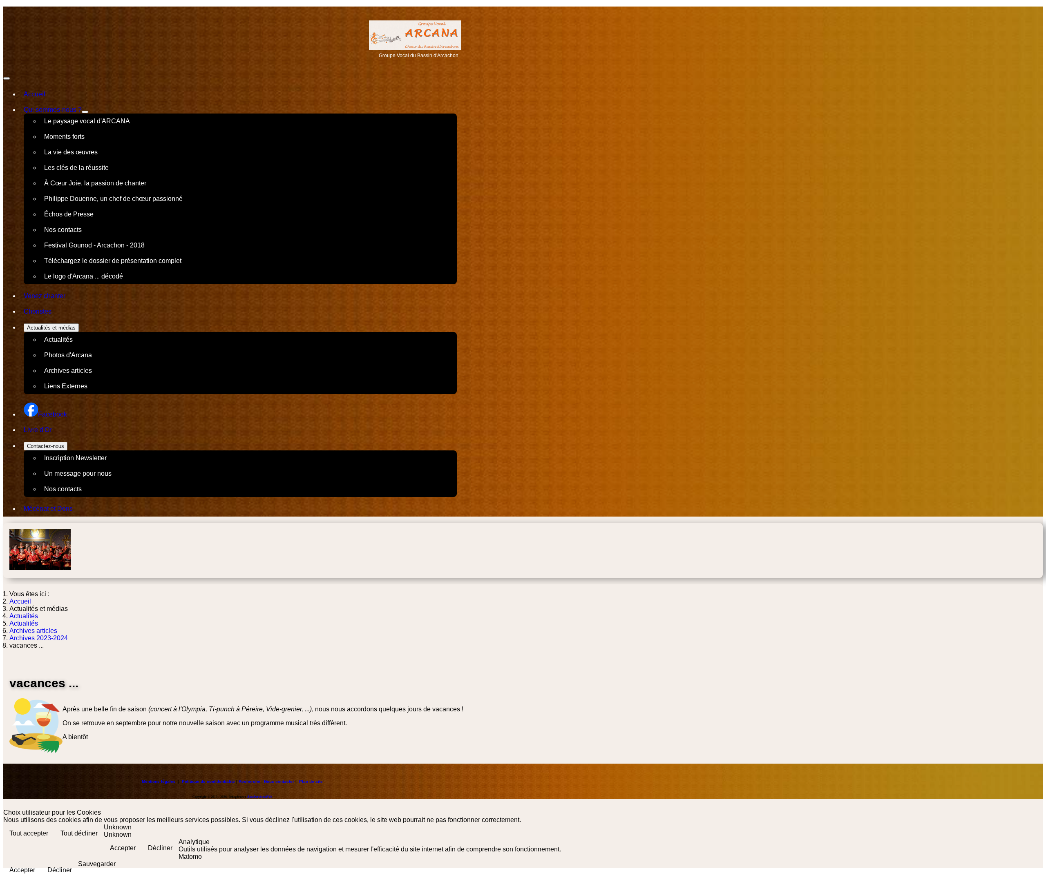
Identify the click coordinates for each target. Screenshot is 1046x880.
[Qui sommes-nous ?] (85, 112)
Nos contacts (63, 229)
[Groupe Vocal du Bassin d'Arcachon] (415, 47)
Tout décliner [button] (79, 833)
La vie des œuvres (71, 152)
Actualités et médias (51, 328)
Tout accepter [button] (28, 833)
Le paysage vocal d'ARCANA (87, 121)
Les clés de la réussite (76, 167)
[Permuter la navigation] (6, 78)
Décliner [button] (160, 847)
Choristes (37, 311)
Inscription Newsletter (75, 457)
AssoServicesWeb (259, 797)
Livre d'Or (37, 429)
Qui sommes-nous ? (53, 109)
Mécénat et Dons (48, 508)
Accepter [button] (123, 847)
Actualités (58, 339)
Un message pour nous (78, 473)
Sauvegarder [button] (97, 863)
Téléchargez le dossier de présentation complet (112, 260)
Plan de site (311, 781)
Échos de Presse (69, 214)
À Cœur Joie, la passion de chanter (95, 183)
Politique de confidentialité (208, 781)
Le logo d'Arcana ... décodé (83, 276)
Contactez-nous (45, 446)
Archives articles (68, 370)
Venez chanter (44, 295)
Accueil (34, 94)
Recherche (249, 781)
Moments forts (64, 136)
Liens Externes (65, 386)
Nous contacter (279, 781)
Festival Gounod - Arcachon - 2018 (94, 245)
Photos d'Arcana (68, 355)
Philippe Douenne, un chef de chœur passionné (113, 198)
